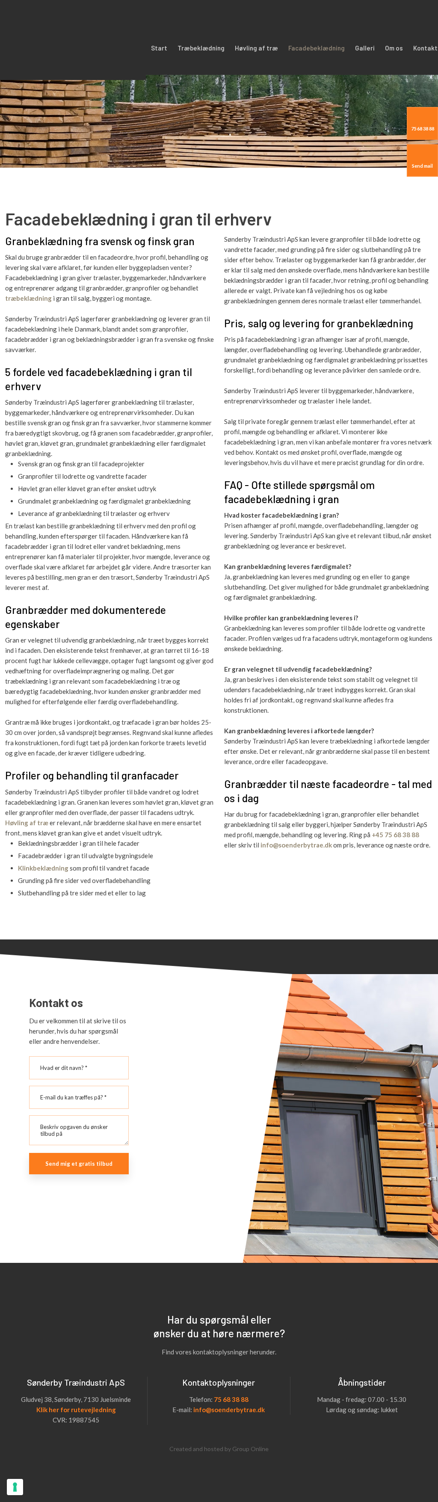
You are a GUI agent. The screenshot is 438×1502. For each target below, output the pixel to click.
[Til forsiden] (73, 40)
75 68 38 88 (231, 1399)
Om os (394, 48)
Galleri (365, 48)
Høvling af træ (256, 48)
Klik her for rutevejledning (76, 1409)
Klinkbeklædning (44, 868)
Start (159, 48)
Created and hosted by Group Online (219, 1448)
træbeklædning (29, 298)
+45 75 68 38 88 (395, 834)
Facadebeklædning (316, 48)
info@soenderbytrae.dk (296, 845)
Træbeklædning (201, 48)
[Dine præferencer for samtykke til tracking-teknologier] (15, 1487)
